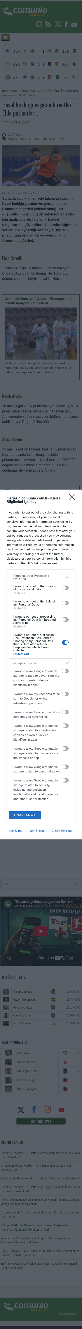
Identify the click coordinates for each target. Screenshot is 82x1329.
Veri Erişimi (37, 830)
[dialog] (41, 664)
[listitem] (41, 577)
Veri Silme (16, 830)
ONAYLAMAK (25, 815)
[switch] (65, 588)
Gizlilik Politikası (62, 830)
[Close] (73, 498)
